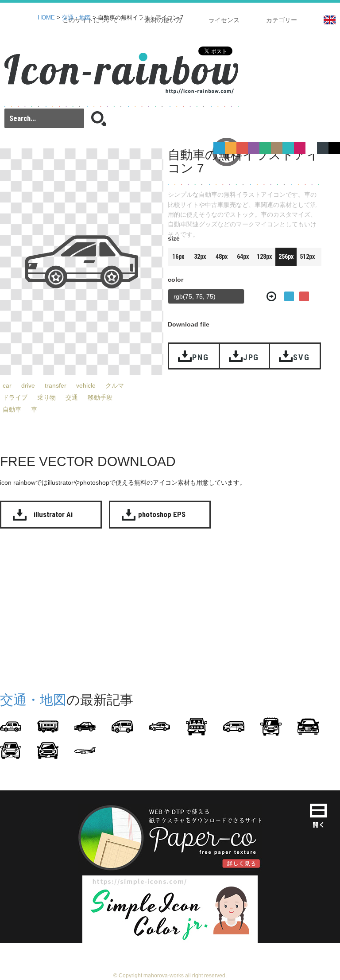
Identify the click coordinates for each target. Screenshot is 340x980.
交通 (72, 397)
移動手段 (100, 397)
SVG (301, 357)
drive (28, 385)
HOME (46, 18)
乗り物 (46, 397)
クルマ (114, 385)
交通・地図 (76, 18)
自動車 (12, 409)
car (7, 385)
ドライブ (15, 397)
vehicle (86, 385)
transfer (55, 385)
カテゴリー (281, 19)
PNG (200, 357)
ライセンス (224, 19)
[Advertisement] (170, 608)
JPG (251, 357)
